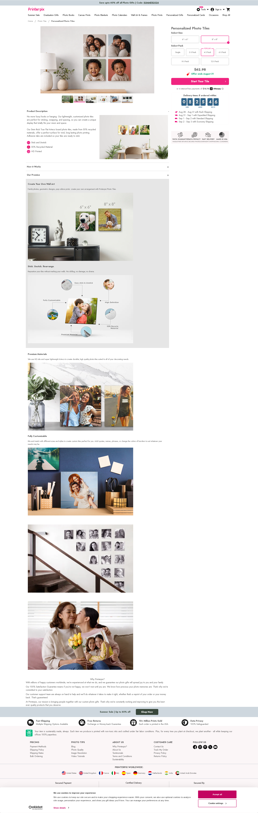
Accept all (217, 794)
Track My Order (161, 749)
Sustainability (118, 759)
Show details (59, 808)
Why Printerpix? (119, 746)
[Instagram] (200, 747)
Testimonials (117, 753)
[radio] (185, 39)
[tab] (67, 99)
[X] (210, 747)
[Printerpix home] (36, 9)
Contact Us (159, 746)
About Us (116, 749)
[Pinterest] (205, 747)
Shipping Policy (37, 749)
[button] (200, 81)
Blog (73, 746)
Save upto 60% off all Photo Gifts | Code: (129, 2)
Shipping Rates (37, 753)
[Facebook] (195, 747)
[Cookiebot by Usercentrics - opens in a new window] (35, 808)
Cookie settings (215, 803)
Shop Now (147, 712)
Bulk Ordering (36, 756)
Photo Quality (77, 749)
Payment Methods (38, 746)
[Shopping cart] (228, 9)
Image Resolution (79, 753)
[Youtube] (215, 747)
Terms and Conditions (122, 756)
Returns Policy (160, 756)
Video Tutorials (78, 756)
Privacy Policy (160, 753)
